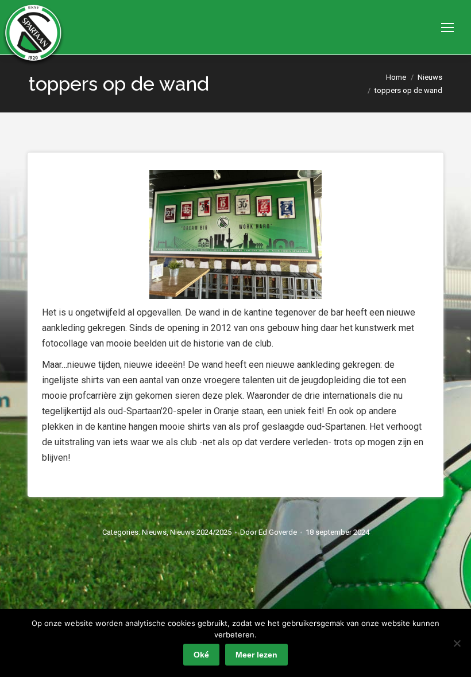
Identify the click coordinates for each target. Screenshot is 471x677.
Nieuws (154, 532)
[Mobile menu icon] (447, 28)
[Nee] (456, 643)
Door (268, 532)
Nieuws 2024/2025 (200, 532)
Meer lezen (256, 654)
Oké (201, 654)
